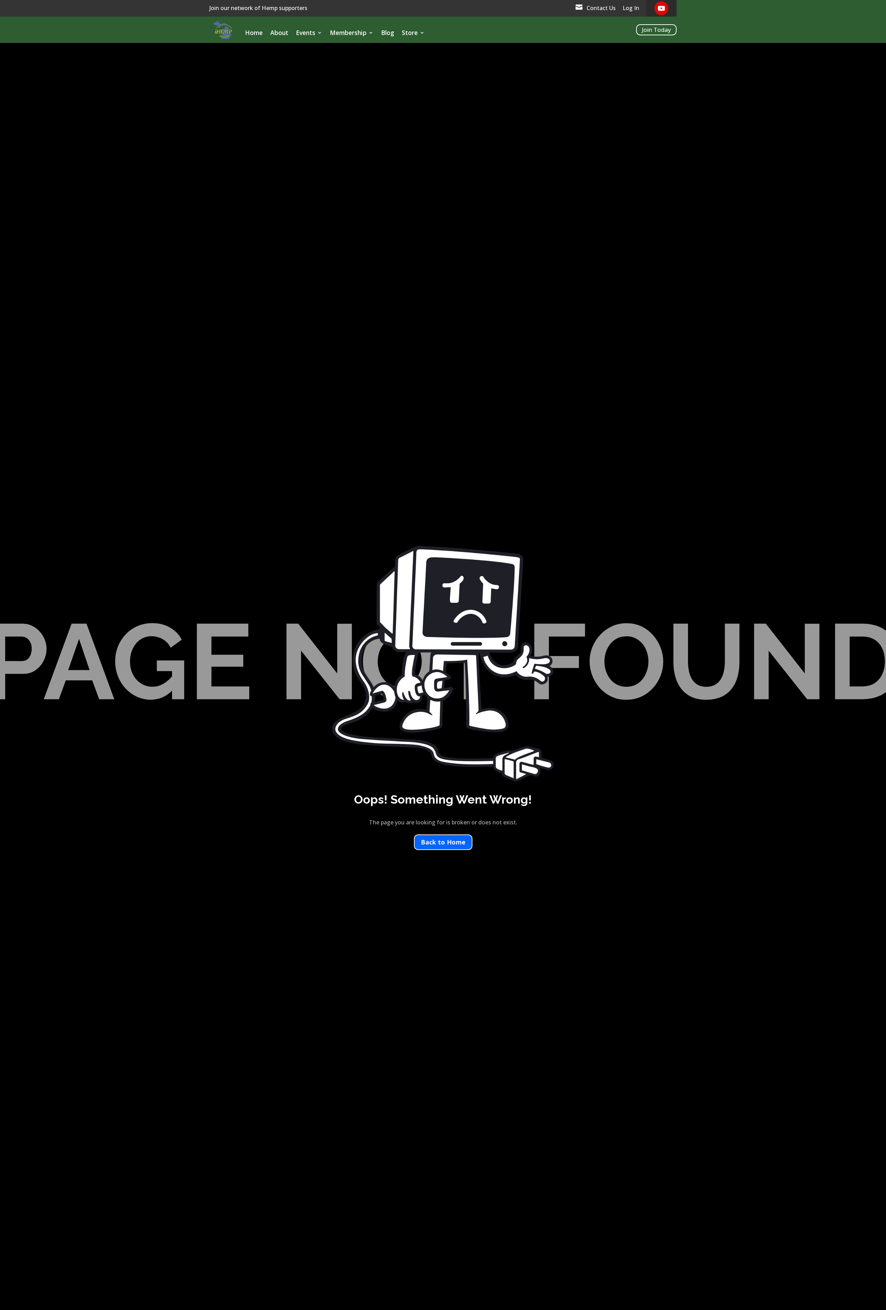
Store (410, 33)
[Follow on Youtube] (661, 8)
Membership (348, 33)
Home (254, 33)
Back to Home (443, 842)
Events (305, 33)
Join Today (656, 30)
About (279, 33)
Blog (387, 33)
